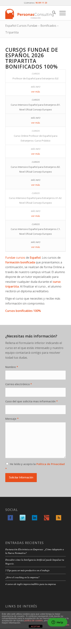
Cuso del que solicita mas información (31, 401)
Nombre (11, 367)
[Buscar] (52, 13)
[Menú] (61, 13)
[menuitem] (52, 13)
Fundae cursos (15, 258)
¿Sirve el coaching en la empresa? (22, 577)
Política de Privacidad (50, 464)
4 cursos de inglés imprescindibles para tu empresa (30, 584)
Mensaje (12, 418)
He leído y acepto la (35, 466)
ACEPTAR (35, 626)
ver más (35, 91)
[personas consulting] (29, 13)
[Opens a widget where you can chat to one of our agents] (57, 622)
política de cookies (33, 620)
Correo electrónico (18, 384)
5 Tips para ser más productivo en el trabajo (27, 570)
